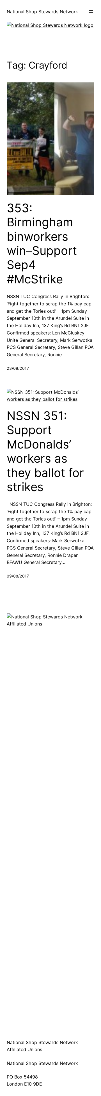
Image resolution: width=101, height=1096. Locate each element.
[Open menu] (91, 11)
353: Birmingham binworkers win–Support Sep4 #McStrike (42, 243)
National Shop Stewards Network (42, 11)
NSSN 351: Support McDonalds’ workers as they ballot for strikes (45, 451)
